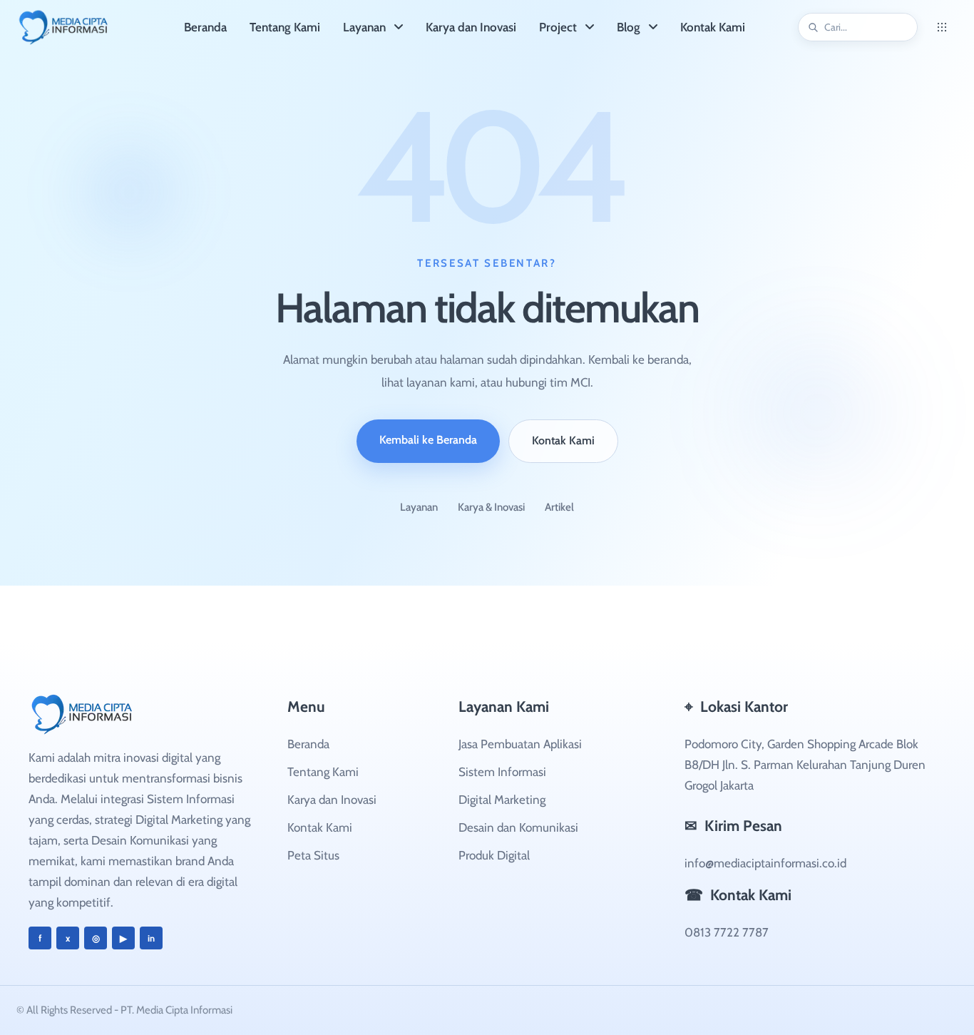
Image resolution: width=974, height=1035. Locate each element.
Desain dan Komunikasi (518, 827)
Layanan (419, 507)
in (151, 938)
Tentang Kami (323, 772)
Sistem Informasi (502, 772)
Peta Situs (313, 855)
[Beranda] (86, 27)
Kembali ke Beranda (428, 440)
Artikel (559, 507)
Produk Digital (494, 855)
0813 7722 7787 (727, 932)
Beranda (308, 744)
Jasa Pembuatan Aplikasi (520, 744)
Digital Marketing (501, 799)
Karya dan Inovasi (331, 799)
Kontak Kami (563, 440)
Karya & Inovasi (491, 507)
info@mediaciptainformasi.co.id (765, 863)
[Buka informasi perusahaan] (942, 27)
